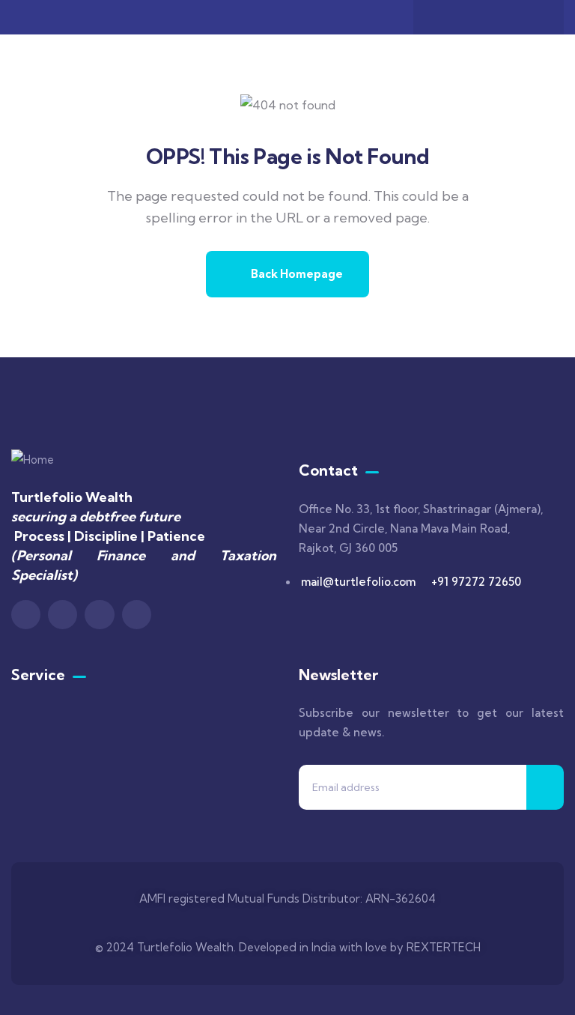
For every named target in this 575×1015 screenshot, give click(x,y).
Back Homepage (296, 274)
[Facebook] (444, 17)
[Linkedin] (532, 17)
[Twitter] (474, 17)
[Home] (32, 460)
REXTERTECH (444, 947)
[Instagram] (503, 17)
